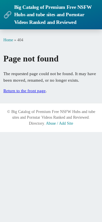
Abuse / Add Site (59, 123)
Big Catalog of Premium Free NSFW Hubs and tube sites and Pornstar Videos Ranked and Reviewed (47, 14)
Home (8, 40)
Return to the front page (24, 91)
